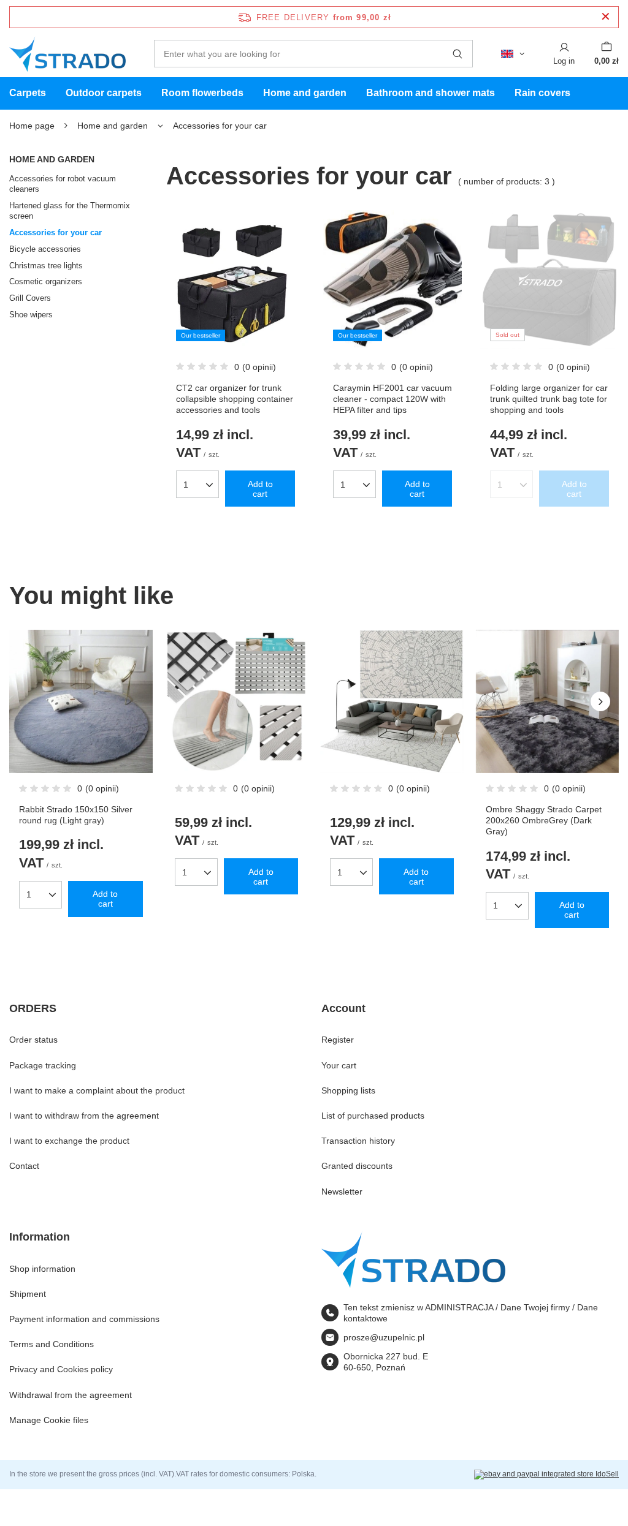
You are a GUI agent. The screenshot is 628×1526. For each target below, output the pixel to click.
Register (337, 1039)
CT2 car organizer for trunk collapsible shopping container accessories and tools (234, 399)
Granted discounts (356, 1166)
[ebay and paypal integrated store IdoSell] (546, 1474)
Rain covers (542, 93)
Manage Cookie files (48, 1420)
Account (343, 1008)
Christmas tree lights (46, 265)
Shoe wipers (31, 314)
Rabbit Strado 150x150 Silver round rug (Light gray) (75, 814)
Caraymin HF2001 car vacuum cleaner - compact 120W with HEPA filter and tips (392, 399)
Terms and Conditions (51, 1344)
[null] (236, 701)
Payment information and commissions (84, 1319)
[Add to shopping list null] (289, 670)
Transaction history (358, 1141)
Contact (24, 1166)
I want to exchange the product (69, 1141)
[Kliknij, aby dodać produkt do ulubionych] (286, 250)
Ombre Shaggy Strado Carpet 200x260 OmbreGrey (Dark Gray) (544, 820)
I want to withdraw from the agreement (84, 1115)
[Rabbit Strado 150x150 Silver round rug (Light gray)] (81, 701)
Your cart (338, 1065)
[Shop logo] (67, 54)
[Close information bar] (605, 17)
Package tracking (42, 1065)
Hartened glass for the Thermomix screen (69, 211)
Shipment (27, 1294)
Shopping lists (348, 1090)
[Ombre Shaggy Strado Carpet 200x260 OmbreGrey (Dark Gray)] (547, 701)
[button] (600, 701)
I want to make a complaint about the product (97, 1090)
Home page (32, 125)
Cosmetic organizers (45, 281)
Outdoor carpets (104, 93)
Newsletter (341, 1191)
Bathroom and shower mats (430, 93)
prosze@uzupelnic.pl (383, 1337)
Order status (33, 1039)
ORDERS (32, 1008)
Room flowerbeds (202, 93)
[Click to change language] (512, 54)
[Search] (457, 53)
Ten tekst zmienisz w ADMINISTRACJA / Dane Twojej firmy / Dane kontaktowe (470, 1312)
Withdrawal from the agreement (70, 1395)
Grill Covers (30, 298)
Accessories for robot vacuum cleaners (62, 184)
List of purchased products (372, 1115)
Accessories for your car (55, 232)
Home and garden (305, 93)
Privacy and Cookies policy (61, 1369)
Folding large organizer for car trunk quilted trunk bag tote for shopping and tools (549, 399)
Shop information (42, 1269)
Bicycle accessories (45, 249)
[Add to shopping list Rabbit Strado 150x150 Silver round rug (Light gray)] (134, 670)
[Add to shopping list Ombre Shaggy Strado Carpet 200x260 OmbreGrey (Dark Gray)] (600, 670)
